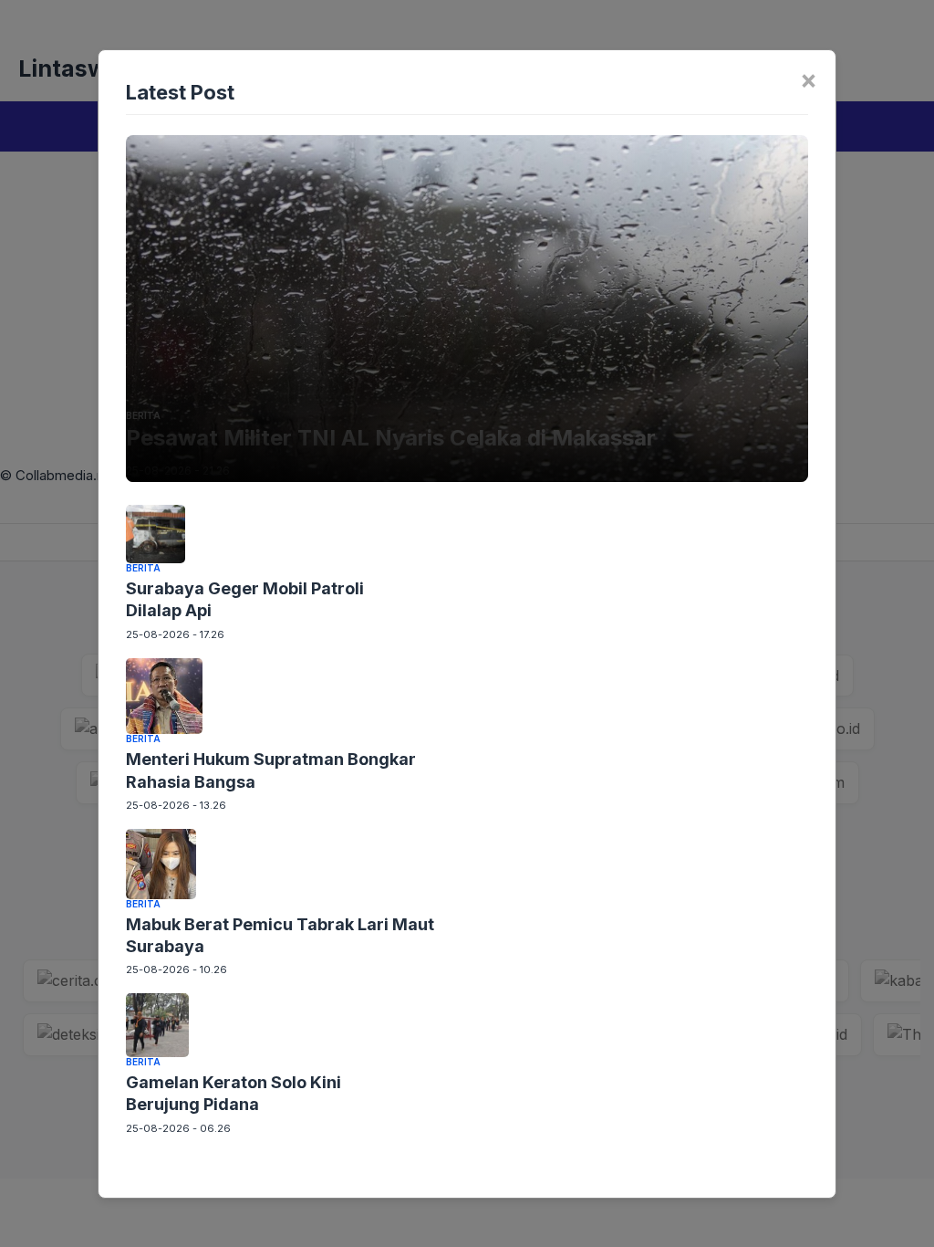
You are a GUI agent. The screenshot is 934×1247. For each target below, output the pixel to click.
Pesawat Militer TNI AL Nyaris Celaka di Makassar (391, 437)
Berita (143, 415)
